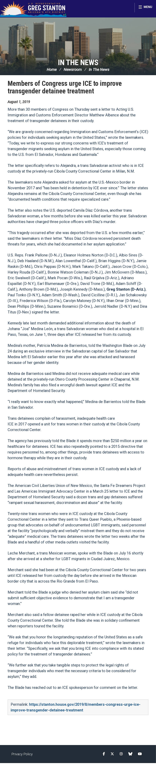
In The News (78, 62)
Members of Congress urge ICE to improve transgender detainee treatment (65, 87)
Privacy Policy (22, 754)
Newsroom (73, 69)
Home (52, 69)
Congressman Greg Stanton (33, 8)
